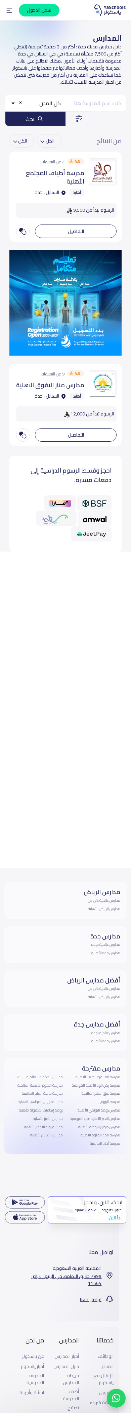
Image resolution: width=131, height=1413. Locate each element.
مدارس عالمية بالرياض (104, 900)
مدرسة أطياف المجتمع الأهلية (55, 177)
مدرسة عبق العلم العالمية (101, 1093)
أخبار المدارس (66, 1356)
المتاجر (107, 1366)
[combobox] (35, 103)
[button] (9, 10)
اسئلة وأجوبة (31, 1392)
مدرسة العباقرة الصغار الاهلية (98, 1077)
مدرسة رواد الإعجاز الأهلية (43, 1127)
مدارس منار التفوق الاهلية (50, 385)
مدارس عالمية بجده (105, 944)
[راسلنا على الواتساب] (116, 1398)
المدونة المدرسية (35, 1379)
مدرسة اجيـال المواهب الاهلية (40, 1101)
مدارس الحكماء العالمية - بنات (40, 1077)
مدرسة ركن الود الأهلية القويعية (96, 1085)
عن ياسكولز (33, 1356)
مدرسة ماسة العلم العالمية (42, 1093)
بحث (31, 119)
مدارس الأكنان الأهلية (46, 1135)
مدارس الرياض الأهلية (104, 908)
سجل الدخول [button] (39, 10)
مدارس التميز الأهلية (48, 1118)
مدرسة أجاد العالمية (105, 1143)
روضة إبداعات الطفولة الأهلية (41, 1110)
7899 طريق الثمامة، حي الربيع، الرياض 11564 (66, 1280)
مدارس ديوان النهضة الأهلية (99, 1127)
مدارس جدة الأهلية (105, 953)
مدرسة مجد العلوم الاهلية (100, 1135)
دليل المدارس (66, 1366)
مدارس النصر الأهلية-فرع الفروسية (95, 1118)
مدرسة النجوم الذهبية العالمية (40, 1085)
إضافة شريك (102, 1402)
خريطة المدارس (71, 1379)
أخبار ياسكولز (32, 1366)
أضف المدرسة (71, 1395)
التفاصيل (76, 231)
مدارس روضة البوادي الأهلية (99, 1110)
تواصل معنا (90, 1299)
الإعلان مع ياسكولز (104, 1379)
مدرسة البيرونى (109, 1101)
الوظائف (106, 1356)
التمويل (106, 1392)
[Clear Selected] (20, 103)
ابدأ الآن (116, 1217)
